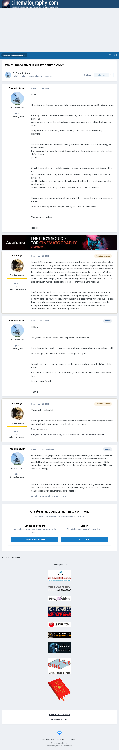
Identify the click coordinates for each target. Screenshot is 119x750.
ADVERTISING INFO (59, 719)
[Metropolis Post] (59, 588)
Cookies (73, 739)
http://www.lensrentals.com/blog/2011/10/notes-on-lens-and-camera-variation (67, 435)
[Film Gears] (59, 575)
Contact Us (62, 739)
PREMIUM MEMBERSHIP (59, 714)
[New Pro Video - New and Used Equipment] (59, 598)
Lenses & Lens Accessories (40, 76)
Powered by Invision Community (59, 746)
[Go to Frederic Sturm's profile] (8, 75)
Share (88, 75)
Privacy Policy (48, 739)
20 (18, 113)
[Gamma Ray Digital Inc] (59, 634)
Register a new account (34, 539)
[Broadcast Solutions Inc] (59, 647)
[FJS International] (59, 624)
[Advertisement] (59, 29)
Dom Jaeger (17, 255)
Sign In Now (84, 539)
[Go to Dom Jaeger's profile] (17, 265)
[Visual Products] (59, 611)
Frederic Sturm (23, 73)
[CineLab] (59, 666)
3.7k (18, 284)
